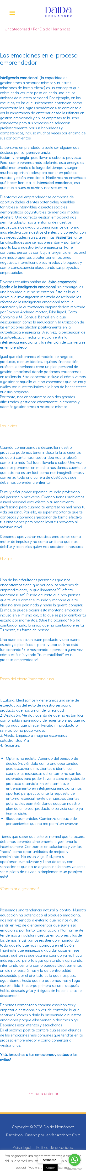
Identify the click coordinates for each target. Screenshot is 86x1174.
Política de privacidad (54, 1147)
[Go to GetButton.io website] (74, 1169)
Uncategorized (17, 28)
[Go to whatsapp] (75, 1160)
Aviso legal (22, 1147)
